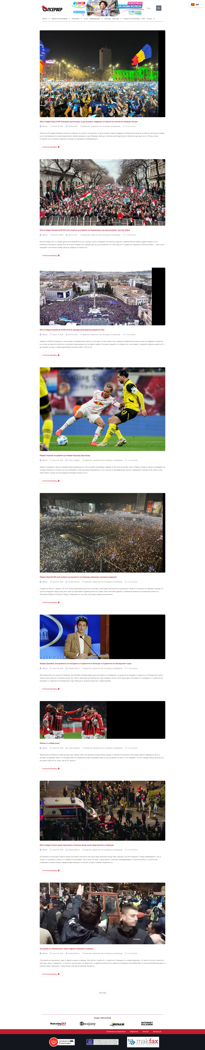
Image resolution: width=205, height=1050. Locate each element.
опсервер (106, 126)
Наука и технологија (132, 18)
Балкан (71, 582)
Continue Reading (49, 147)
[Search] (158, 8)
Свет (143, 18)
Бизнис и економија (59, 18)
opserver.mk (96, 126)
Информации (94, 18)
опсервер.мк (115, 126)
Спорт (149, 18)
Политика (75, 18)
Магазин (116, 18)
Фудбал (77, 460)
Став (86, 18)
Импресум (157, 1031)
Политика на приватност (116, 1031)
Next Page (102, 993)
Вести (44, 18)
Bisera (44, 126)
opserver (86, 126)
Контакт (146, 1031)
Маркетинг (134, 1031)
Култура (108, 18)
